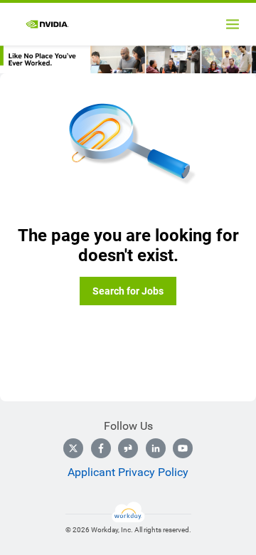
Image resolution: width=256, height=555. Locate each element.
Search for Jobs (128, 291)
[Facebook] (101, 448)
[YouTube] (183, 448)
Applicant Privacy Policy (128, 472)
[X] (73, 448)
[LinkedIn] (156, 448)
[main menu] (232, 24)
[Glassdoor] (128, 448)
